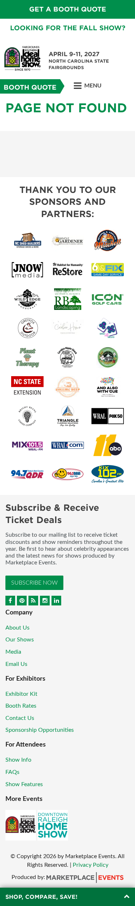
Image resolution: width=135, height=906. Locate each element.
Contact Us (19, 718)
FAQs (12, 772)
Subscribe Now (34, 583)
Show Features (24, 784)
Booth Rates (20, 706)
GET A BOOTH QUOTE (67, 9)
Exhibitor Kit (21, 694)
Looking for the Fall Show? (67, 28)
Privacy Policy (90, 865)
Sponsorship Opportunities (39, 730)
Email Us (16, 664)
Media (13, 652)
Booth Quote (30, 87)
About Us (17, 628)
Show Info (18, 760)
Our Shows (19, 640)
